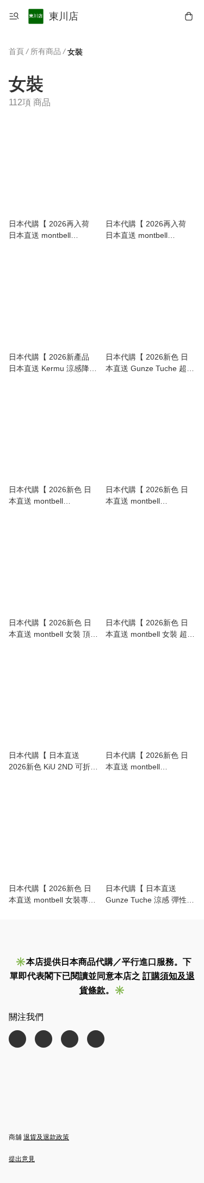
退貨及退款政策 (46, 1137)
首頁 (16, 51)
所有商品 (45, 51)
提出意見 (22, 1159)
